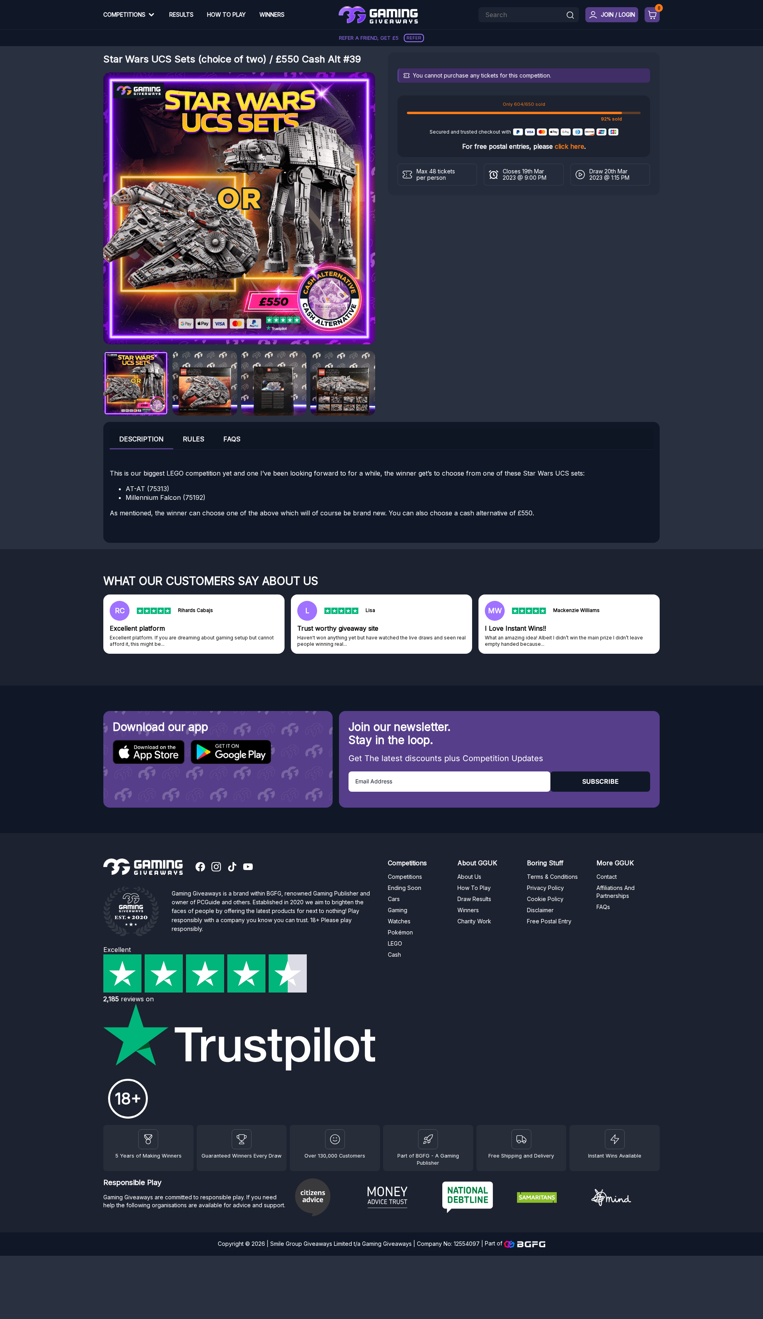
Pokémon (400, 932)
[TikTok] (232, 868)
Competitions (124, 14)
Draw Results (474, 899)
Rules (193, 439)
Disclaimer (540, 910)
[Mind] (625, 1198)
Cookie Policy (545, 899)
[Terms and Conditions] (521, 1139)
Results (181, 14)
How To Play (226, 14)
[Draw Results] (335, 1139)
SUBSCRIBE (600, 781)
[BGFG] (428, 1139)
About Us (469, 876)
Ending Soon (404, 887)
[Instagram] (216, 868)
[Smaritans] (551, 1198)
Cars (394, 899)
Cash (394, 954)
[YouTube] (248, 868)
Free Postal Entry (549, 921)
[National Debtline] (476, 1198)
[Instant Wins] (615, 1139)
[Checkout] (652, 14)
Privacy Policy (545, 887)
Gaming (397, 910)
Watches (399, 921)
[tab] (141, 438)
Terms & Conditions (552, 876)
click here (569, 146)
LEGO (395, 943)
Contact (606, 876)
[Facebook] (200, 868)
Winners (272, 14)
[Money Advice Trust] (402, 1198)
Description (141, 439)
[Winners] (148, 1139)
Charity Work (474, 921)
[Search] (570, 15)
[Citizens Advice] (327, 1198)
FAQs (231, 439)
